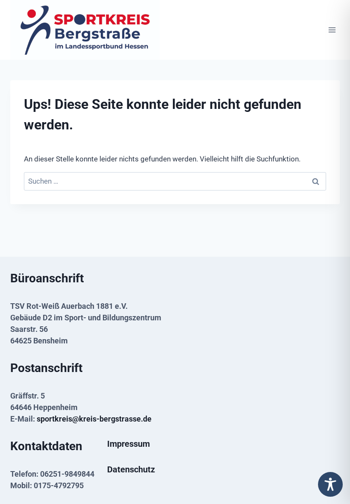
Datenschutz (131, 469)
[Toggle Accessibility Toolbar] (330, 484)
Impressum (128, 444)
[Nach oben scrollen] (330, 467)
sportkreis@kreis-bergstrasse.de (94, 418)
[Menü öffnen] (332, 30)
